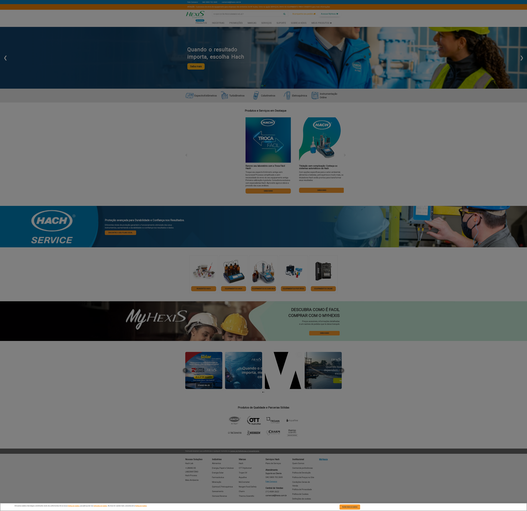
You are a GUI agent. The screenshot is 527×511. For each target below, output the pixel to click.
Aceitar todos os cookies (349, 507)
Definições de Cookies (100, 506)
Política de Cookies (73, 506)
